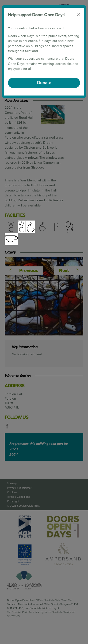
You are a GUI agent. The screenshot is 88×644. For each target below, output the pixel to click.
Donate (44, 82)
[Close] (78, 14)
